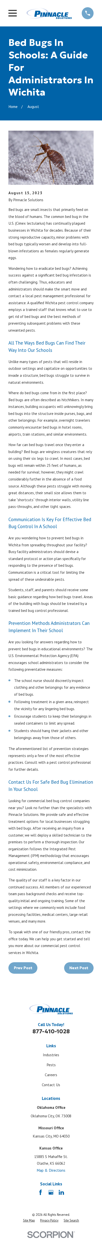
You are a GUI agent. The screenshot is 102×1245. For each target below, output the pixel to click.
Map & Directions (51, 1170)
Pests (51, 1064)
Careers (51, 1074)
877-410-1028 (51, 1031)
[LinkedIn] (61, 1192)
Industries (51, 1054)
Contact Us (51, 1084)
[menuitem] (29, 1221)
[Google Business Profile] (50, 1192)
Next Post (78, 967)
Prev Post (23, 967)
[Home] (49, 13)
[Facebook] (40, 1192)
